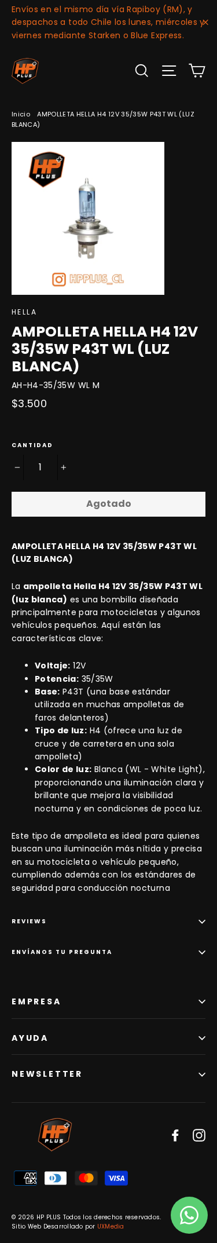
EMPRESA (36, 1001)
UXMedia (110, 1226)
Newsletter (47, 1074)
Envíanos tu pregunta (62, 952)
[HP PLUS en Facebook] (175, 1135)
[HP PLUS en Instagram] (199, 1135)
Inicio (21, 114)
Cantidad (32, 445)
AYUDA (30, 1038)
